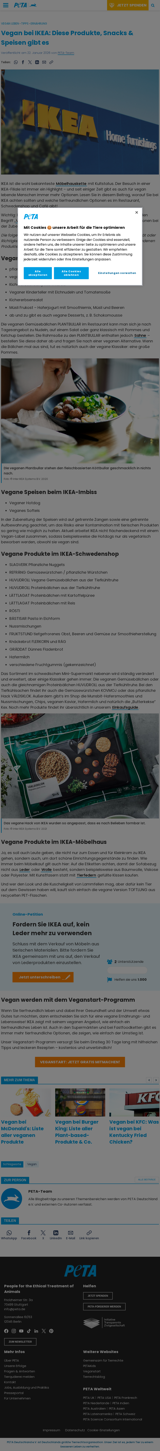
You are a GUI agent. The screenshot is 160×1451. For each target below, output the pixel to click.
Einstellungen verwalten (117, 273)
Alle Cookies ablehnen (71, 273)
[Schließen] (136, 212)
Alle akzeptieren (38, 273)
